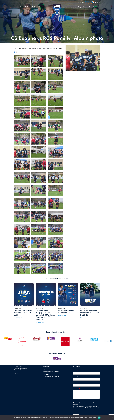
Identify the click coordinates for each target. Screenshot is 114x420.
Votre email (75, 376)
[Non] (112, 417)
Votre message (76, 388)
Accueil (17, 7)
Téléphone (75, 382)
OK (99, 417)
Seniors (29, 7)
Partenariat (94, 7)
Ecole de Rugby (77, 7)
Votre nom (75, 370)
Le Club (22, 7)
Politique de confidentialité (20, 368)
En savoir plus (18, 317)
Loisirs (87, 7)
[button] (112, 21)
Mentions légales (18, 366)
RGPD (74, 401)
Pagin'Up (22, 369)
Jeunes (36, 7)
